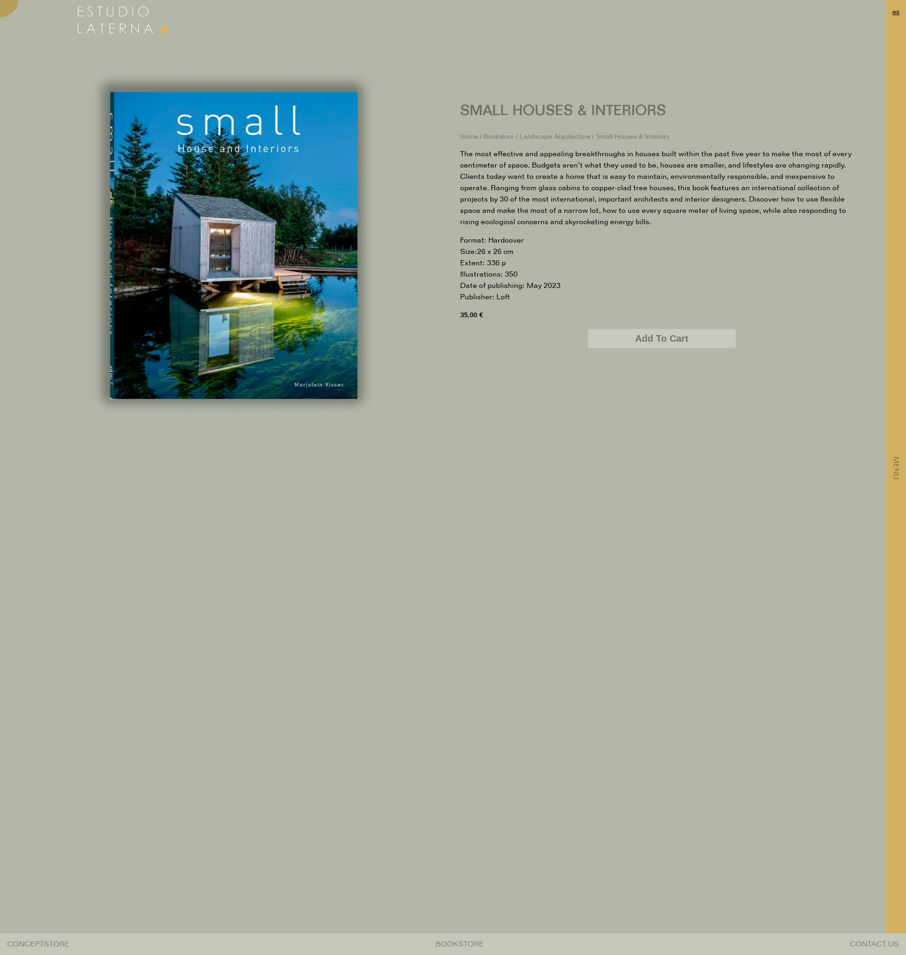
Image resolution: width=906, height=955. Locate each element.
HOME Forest (96, 849)
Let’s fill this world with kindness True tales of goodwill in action (453, 853)
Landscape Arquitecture (555, 136)
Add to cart (661, 338)
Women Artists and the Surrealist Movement (809, 853)
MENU (896, 468)
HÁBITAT (275, 849)
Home (469, 136)
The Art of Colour (631, 849)
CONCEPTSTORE (38, 943)
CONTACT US (874, 943)
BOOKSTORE (460, 943)
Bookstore (499, 136)
